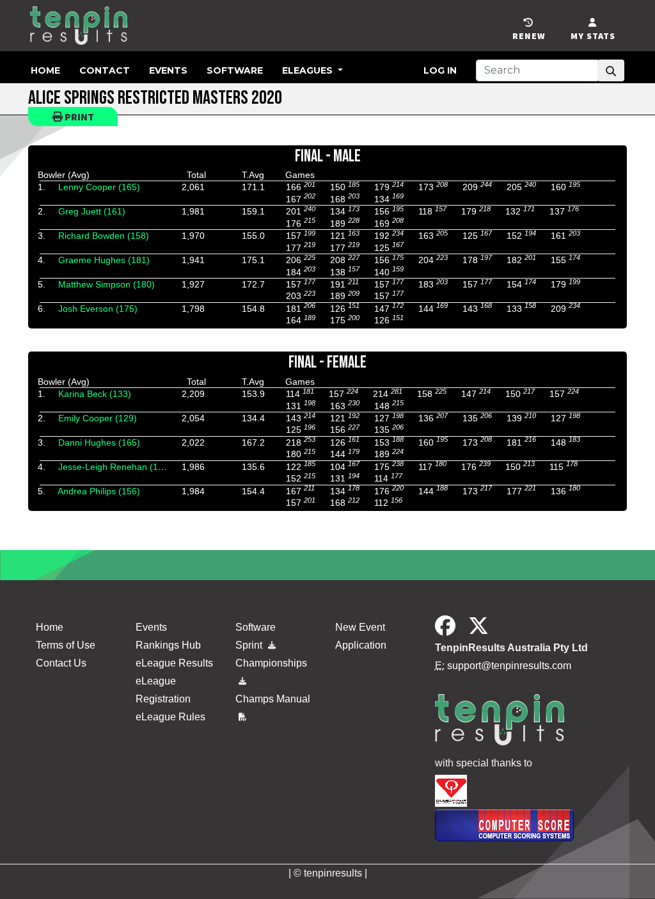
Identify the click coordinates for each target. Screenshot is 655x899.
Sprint (250, 645)
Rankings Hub (168, 645)
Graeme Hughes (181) (104, 260)
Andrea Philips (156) (99, 491)
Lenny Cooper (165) (99, 187)
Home (45, 70)
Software (235, 70)
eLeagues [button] (308, 70)
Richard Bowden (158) (103, 236)
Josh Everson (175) (98, 309)
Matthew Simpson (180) (106, 284)
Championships (271, 663)
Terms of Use (65, 645)
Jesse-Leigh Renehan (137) (114, 467)
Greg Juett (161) (91, 211)
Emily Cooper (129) (97, 418)
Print (78, 116)
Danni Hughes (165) (99, 442)
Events (168, 70)
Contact (104, 70)
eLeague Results (174, 663)
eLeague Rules (170, 716)
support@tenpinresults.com (509, 665)
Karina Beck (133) (94, 394)
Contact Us (61, 663)
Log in (440, 70)
